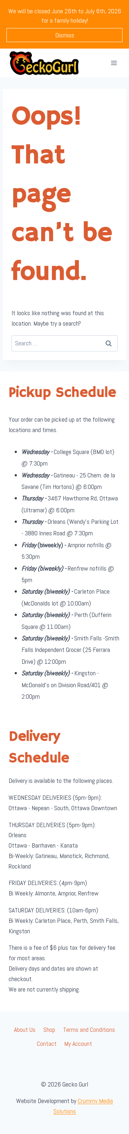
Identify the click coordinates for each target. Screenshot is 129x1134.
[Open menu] (113, 62)
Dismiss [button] (64, 35)
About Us (24, 1029)
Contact (47, 1043)
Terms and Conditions (89, 1029)
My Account (78, 1043)
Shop (49, 1029)
